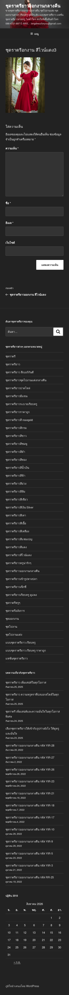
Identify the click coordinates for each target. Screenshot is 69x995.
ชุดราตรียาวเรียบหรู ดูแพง (21, 595)
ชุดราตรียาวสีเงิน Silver (19, 507)
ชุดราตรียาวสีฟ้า (15, 475)
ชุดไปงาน (11, 626)
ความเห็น (12, 148)
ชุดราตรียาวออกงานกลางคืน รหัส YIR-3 (29, 865)
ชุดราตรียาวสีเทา (16, 515)
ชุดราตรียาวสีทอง (16, 459)
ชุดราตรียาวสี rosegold (19, 420)
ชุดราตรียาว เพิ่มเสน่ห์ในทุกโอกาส (26, 682)
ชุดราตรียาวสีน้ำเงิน (17, 467)
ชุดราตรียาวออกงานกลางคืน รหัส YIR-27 (30, 757)
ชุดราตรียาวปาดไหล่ (18, 388)
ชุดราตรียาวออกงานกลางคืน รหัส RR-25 (30, 877)
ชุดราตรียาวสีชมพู (16, 444)
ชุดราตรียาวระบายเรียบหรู (21, 404)
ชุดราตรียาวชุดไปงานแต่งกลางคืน (26, 380)
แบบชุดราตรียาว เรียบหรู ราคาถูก (26, 650)
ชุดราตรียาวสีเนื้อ (16, 523)
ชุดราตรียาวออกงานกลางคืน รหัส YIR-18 (30, 805)
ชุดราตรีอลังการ (15, 610)
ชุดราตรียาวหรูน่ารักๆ (18, 563)
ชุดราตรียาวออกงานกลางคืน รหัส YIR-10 (30, 829)
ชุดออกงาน (12, 618)
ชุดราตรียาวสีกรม (16, 428)
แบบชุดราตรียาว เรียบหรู (21, 642)
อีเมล (9, 223)
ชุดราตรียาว (13, 364)
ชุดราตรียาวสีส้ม (15, 491)
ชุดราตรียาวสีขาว (16, 436)
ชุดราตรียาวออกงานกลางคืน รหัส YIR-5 (29, 853)
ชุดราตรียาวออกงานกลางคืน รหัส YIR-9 (29, 841)
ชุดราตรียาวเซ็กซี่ (16, 587)
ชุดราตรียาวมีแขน (16, 396)
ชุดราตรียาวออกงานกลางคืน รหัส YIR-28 (30, 745)
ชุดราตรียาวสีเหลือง (17, 531)
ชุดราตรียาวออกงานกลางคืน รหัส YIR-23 (30, 781)
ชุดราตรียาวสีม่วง (16, 483)
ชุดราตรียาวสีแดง (16, 547)
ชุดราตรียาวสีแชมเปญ (19, 539)
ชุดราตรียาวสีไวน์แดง (18, 555)
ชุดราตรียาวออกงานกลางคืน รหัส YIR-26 (30, 769)
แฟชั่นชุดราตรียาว (17, 658)
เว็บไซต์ (10, 243)
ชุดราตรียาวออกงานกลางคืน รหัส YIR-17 (30, 817)
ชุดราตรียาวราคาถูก (18, 412)
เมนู (36, 33)
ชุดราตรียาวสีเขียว (17, 499)
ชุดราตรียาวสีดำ (15, 451)
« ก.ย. (17, 962)
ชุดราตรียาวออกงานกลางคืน (33, 5)
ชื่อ (8, 203)
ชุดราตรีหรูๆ (13, 603)
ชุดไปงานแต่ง (14, 634)
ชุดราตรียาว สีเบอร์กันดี (20, 372)
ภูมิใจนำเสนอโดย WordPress (22, 986)
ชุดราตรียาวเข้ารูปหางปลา (21, 579)
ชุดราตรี (10, 356)
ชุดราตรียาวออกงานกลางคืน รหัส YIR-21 (30, 793)
